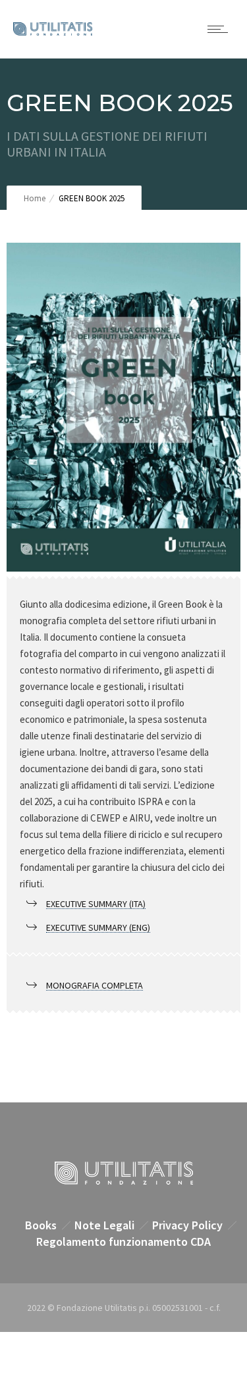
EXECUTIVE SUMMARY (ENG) (98, 927)
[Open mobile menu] (220, 29)
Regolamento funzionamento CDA (123, 1241)
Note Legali (104, 1225)
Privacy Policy (187, 1225)
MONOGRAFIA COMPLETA (94, 985)
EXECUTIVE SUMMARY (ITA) (96, 904)
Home (34, 198)
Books (41, 1225)
